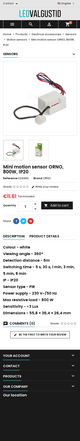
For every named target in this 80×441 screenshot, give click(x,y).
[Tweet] (23, 221)
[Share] (16, 221)
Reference (10, 178)
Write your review (46, 187)
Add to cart (56, 205)
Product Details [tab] (44, 236)
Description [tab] (14, 236)
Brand (37, 178)
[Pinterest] (30, 221)
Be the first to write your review (42, 334)
